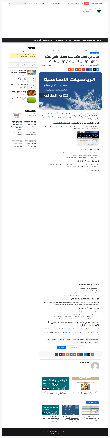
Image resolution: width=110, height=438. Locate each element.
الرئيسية (99, 40)
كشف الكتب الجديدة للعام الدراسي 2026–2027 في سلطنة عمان (91, 417)
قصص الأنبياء (68, 40)
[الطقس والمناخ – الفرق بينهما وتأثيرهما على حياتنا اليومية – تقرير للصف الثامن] (31, 72)
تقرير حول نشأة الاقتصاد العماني (19, 98)
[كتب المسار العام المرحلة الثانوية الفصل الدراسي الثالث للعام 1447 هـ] (30, 116)
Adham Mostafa (93, 65)
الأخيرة (23, 65)
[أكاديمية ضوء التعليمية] (92, 10)
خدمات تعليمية (77, 40)
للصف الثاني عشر (49, 113)
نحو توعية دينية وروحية (47, 40)
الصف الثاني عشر (77, 339)
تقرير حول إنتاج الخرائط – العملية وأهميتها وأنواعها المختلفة (19, 92)
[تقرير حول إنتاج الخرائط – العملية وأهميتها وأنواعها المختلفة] (31, 93)
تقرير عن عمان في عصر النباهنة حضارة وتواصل (19, 79)
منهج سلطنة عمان (92, 342)
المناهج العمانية (52, 339)
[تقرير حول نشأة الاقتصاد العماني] (31, 100)
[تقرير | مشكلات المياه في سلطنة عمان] (31, 86)
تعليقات (13, 65)
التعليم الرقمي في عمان (91, 339)
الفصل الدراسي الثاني (64, 339)
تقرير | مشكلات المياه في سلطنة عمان (18, 85)
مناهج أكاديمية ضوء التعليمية (89, 40)
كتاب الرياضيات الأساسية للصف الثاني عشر (75, 332)
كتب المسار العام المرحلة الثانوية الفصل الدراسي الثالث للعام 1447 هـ (30, 122)
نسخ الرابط (61, 347)
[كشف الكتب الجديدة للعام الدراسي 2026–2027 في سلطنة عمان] (90, 410)
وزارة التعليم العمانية (80, 342)
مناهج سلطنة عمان (90, 50)
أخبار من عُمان (37, 40)
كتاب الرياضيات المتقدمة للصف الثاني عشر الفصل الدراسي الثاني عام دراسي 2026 (51, 418)
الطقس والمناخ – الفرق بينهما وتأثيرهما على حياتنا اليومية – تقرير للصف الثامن (18, 72)
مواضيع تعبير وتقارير (58, 40)
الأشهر (33, 65)
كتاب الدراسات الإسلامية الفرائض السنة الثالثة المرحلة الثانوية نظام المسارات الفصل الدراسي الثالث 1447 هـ (60, 3)
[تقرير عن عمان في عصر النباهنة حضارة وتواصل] (31, 80)
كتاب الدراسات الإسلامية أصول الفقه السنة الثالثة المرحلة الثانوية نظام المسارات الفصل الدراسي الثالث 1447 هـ (30, 143)
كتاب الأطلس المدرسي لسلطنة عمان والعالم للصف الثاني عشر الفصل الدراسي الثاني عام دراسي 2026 (71, 418)
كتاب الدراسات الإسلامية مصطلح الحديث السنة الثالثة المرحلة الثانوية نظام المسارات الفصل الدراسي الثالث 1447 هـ (17, 143)
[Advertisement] (55, 26)
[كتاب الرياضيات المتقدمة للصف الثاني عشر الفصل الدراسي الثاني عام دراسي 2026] (50, 410)
